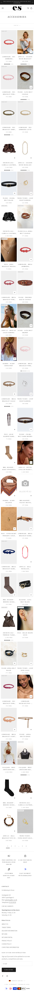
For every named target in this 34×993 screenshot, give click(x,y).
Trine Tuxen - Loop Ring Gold (25, 669)
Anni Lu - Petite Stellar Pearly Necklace (25, 469)
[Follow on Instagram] (7, 976)
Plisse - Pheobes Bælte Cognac (25, 298)
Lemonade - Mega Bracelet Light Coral (9, 736)
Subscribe (8, 970)
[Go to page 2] (26, 846)
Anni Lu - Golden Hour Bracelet (25, 58)
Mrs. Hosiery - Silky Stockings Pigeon (9, 469)
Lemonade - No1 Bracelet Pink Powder (8, 93)
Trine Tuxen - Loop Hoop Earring (25, 199)
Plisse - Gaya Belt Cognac (25, 93)
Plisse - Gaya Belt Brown (25, 331)
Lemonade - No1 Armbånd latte (25, 128)
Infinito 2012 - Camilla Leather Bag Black (9, 232)
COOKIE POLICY (6, 944)
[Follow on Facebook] (2, 976)
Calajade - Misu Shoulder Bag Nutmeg (8, 769)
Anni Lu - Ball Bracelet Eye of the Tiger (9, 837)
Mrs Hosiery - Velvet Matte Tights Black (25, 502)
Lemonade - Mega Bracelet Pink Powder (25, 365)
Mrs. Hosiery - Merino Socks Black (9, 804)
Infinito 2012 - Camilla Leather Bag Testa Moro (9, 164)
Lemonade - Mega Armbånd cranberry (25, 266)
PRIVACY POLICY (7, 941)
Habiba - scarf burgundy (9, 365)
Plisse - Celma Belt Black (9, 199)
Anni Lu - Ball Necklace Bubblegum (25, 568)
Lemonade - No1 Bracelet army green (8, 129)
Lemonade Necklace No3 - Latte (25, 702)
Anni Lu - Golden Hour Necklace (25, 164)
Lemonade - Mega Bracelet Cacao (9, 400)
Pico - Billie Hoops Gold (25, 634)
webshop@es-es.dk (11, 900)
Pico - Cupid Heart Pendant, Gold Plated (8, 535)
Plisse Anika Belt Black (9, 669)
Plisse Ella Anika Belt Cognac (25, 232)
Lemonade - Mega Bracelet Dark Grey (25, 535)
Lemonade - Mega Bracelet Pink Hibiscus (9, 299)
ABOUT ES (5, 924)
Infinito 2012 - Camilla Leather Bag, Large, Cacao (25, 804)
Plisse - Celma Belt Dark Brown (25, 435)
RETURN (4, 934)
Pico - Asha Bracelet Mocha (9, 265)
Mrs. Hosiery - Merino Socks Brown (9, 601)
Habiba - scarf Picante (9, 501)
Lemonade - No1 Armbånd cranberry (8, 58)
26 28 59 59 (12, 902)
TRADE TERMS (6, 927)
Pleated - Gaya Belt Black (25, 601)
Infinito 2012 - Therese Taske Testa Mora (9, 634)
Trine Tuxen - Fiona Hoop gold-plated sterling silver (25, 837)
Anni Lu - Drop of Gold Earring (9, 331)
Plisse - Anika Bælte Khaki (25, 735)
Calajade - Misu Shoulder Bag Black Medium (25, 769)
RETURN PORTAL (7, 937)
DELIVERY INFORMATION (9, 931)
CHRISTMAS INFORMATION (10, 947)
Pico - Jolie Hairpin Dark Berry (8, 435)
